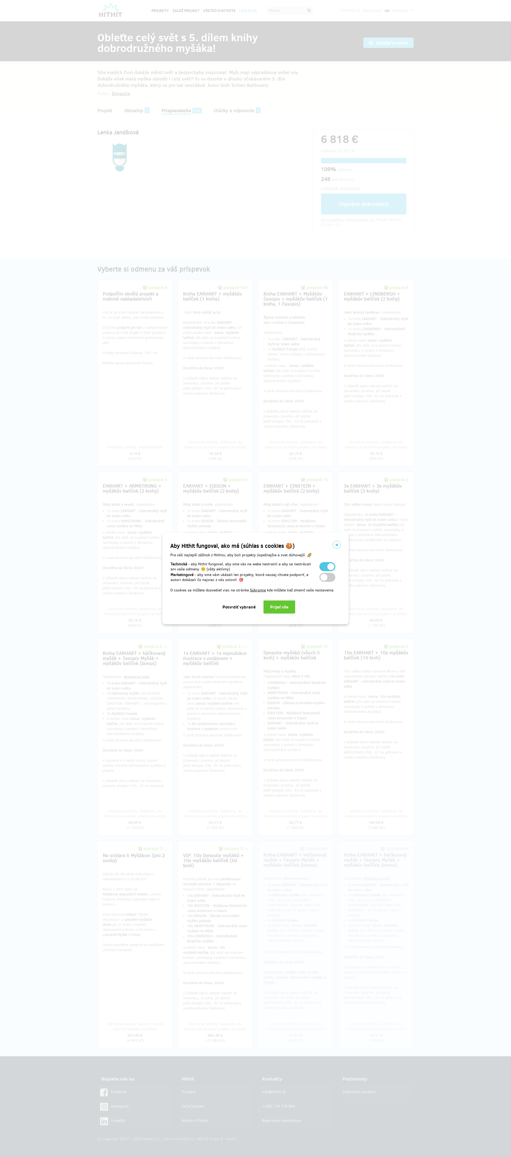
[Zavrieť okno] (337, 545)
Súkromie (258, 590)
